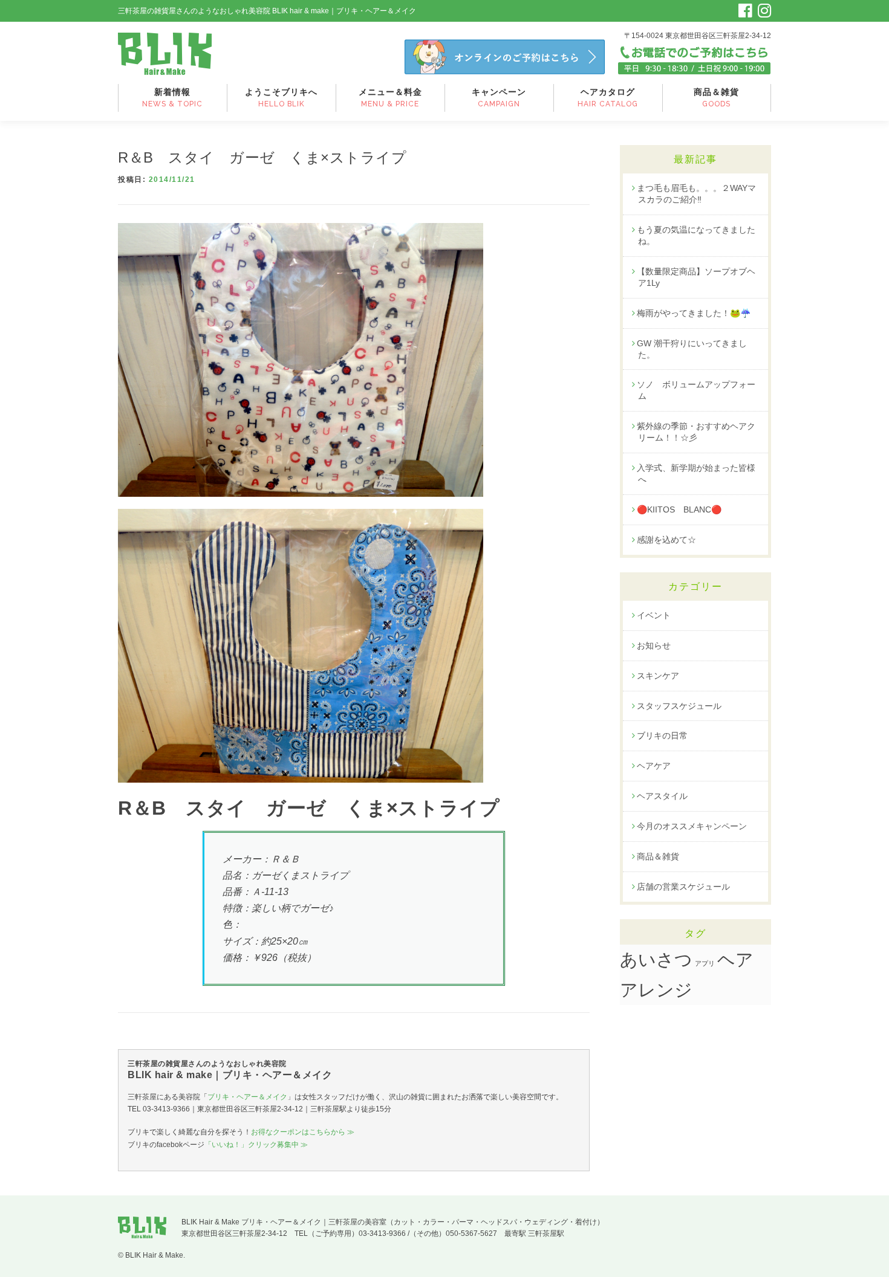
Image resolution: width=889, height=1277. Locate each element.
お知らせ (654, 645)
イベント (654, 615)
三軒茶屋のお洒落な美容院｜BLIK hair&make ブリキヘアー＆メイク (165, 54)
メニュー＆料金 (390, 97)
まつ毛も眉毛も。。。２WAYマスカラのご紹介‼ (696, 193)
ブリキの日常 (662, 735)
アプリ (705, 963)
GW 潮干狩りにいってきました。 (692, 349)
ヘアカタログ (608, 97)
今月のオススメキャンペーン (692, 826)
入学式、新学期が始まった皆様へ (696, 473)
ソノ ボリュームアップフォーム (696, 390)
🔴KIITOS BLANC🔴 (679, 509)
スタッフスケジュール (679, 706)
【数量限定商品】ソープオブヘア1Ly (696, 277)
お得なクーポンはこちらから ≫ (302, 1132)
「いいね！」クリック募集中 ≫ (256, 1144)
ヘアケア (654, 766)
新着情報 (172, 97)
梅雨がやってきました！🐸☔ (694, 313)
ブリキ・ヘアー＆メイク (247, 1097)
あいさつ (656, 959)
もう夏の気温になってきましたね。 (696, 235)
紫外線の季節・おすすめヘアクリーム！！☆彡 (696, 431)
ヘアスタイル (662, 796)
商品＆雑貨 (716, 97)
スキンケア (658, 676)
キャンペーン (499, 97)
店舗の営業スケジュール (683, 886)
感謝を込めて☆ (666, 540)
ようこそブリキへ (281, 97)
